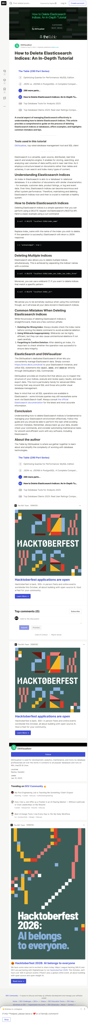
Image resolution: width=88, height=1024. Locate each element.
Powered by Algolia (47, 3)
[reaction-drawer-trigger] (5, 72)
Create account (77, 3)
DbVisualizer (26, 45)
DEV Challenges (25, 1001)
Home (15, 1001)
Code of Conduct (41, 635)
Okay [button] (6, 1019)
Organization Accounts (36, 1005)
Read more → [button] (18, 981)
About (63, 1005)
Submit (24, 627)
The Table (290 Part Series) (33, 71)
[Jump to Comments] (4, 81)
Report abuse (56, 635)
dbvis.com (55, 47)
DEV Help (70, 1001)
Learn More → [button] (23, 596)
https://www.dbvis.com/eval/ (29, 364)
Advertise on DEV (19, 1005)
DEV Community (34, 786)
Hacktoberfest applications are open (42, 580)
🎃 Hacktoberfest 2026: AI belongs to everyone (43, 963)
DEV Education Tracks (56, 1001)
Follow (48, 754)
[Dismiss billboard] (84, 1009)
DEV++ (35, 1001)
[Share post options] (4, 106)
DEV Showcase (53, 1005)
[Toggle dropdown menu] (80, 505)
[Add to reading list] (4, 90)
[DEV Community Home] (4, 3)
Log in (63, 3)
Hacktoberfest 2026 (59, 970)
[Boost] (4, 98)
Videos (43, 1001)
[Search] (11, 3)
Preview (36, 627)
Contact (71, 1005)
